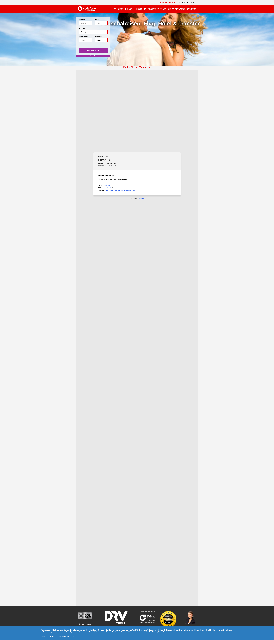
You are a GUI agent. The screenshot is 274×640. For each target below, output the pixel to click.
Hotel (97, 20)
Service (192, 9)
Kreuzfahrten (152, 9)
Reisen (119, 9)
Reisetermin (83, 37)
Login (183, 2)
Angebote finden (93, 50)
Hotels (139, 9)
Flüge (129, 9)
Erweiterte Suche (93, 56)
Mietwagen (179, 9)
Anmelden (192, 2)
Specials (166, 9)
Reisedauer (99, 37)
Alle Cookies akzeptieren (66, 636)
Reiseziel (82, 20)
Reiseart (82, 28)
